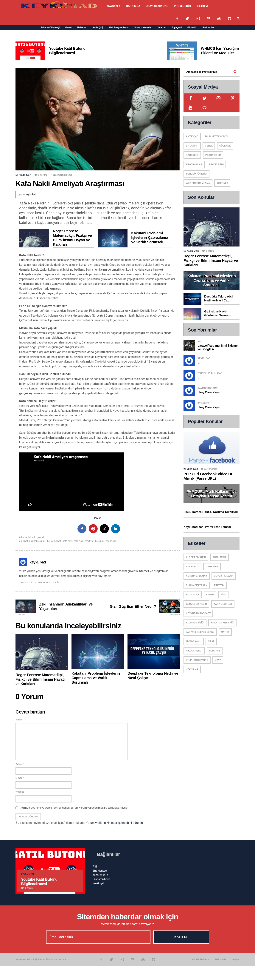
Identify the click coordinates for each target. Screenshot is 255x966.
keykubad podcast (198, 613)
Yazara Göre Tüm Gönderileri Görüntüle (39, 582)
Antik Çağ (97, 27)
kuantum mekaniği (222, 622)
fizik (223, 594)
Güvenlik (192, 27)
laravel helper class (200, 632)
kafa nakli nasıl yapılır (106, 541)
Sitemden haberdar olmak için (127, 917)
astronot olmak (196, 576)
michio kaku (193, 641)
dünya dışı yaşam (196, 585)
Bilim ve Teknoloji (50, 27)
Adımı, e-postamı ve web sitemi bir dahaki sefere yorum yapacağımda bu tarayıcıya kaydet (74, 807)
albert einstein (196, 557)
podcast (214, 650)
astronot (212, 566)
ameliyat (23, 541)
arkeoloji (192, 566)
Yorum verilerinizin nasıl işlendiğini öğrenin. (115, 822)
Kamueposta (100, 874)
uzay (218, 660)
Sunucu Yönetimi (143, 27)
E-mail (19, 778)
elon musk (192, 594)
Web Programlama (118, 27)
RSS (95, 866)
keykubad (31, 194)
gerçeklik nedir (196, 604)
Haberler (82, 27)
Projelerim (216, 164)
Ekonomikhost (101, 879)
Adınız (19, 764)
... (199, 362)
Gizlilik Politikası (200, 959)
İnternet (162, 27)
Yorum (18, 719)
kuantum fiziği (195, 622)
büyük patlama (223, 576)
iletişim (236, 959)
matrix (225, 632)
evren (210, 594)
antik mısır (219, 557)
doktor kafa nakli (37, 541)
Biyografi (177, 27)
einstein (219, 585)
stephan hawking (197, 660)
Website (19, 792)
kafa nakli (68, 541)
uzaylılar (192, 669)
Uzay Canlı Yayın (209, 392)
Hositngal (98, 883)
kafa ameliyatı (54, 541)
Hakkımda (220, 959)
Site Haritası (100, 870)
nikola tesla (194, 650)
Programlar (194, 164)
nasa (211, 641)
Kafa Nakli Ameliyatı (84, 541)
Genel (68, 27)
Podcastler (208, 27)
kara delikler (223, 604)
